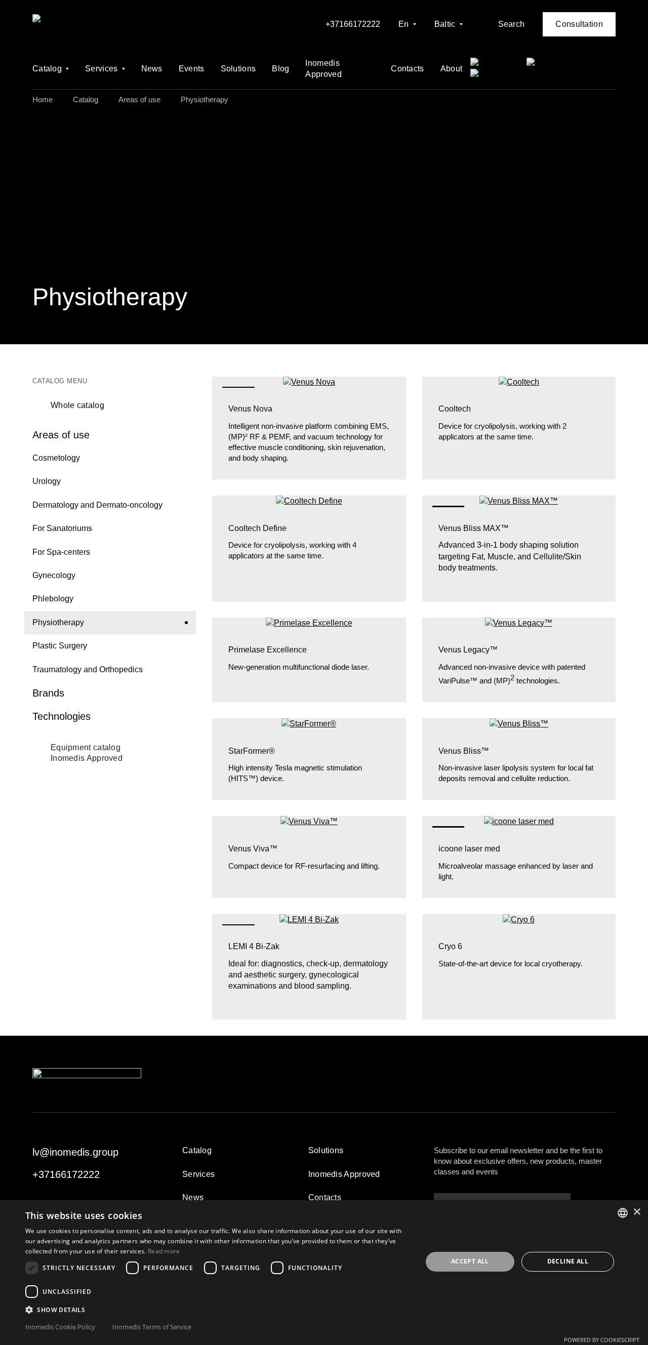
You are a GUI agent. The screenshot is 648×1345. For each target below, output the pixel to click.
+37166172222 (353, 24)
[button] (218, 1309)
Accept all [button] (470, 1261)
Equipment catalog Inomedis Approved (87, 752)
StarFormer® (251, 751)
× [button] (636, 1212)
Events (192, 68)
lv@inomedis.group (75, 1152)
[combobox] (623, 1213)
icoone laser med (469, 848)
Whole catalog (77, 405)
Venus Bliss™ (463, 751)
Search (511, 24)
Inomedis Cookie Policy (60, 1326)
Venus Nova (250, 408)
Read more (164, 1251)
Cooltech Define (257, 528)
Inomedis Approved (323, 68)
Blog (280, 68)
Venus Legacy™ (468, 649)
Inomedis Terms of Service (151, 1326)
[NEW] (309, 382)
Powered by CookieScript (601, 1339)
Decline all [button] (567, 1261)
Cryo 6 (450, 946)
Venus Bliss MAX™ (473, 528)
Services (101, 68)
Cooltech (454, 408)
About (451, 68)
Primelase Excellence (267, 649)
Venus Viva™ (252, 848)
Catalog (47, 68)
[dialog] (324, 1272)
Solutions (238, 68)
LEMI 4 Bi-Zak (253, 946)
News (152, 68)
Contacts (407, 68)
